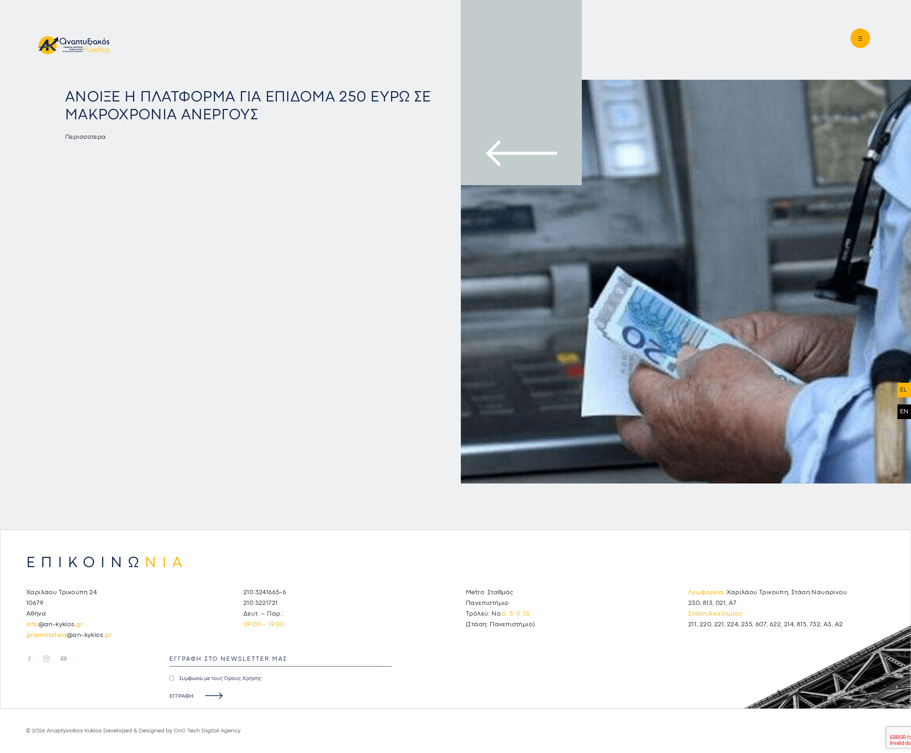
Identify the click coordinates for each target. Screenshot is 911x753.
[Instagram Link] (51, 659)
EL (903, 390)
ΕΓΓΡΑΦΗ (181, 696)
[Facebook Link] (34, 659)
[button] (857, 38)
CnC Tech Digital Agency (207, 730)
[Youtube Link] (63, 659)
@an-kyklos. (54, 624)
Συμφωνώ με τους (220, 678)
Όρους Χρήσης (243, 678)
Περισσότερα (85, 137)
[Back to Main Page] (73, 44)
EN (904, 411)
